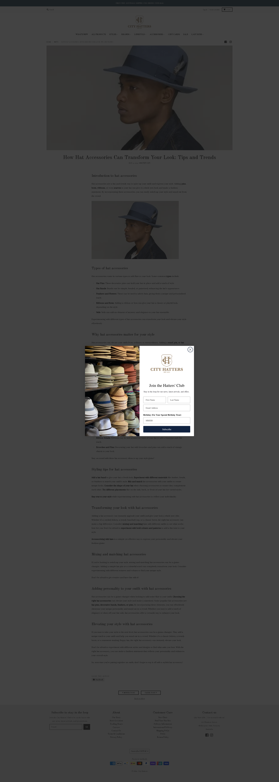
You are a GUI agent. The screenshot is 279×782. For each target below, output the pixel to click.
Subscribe (166, 429)
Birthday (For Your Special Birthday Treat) (162, 414)
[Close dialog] (190, 349)
